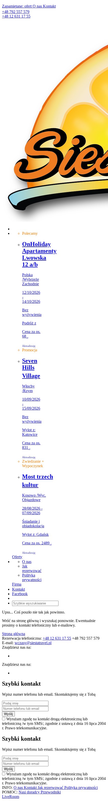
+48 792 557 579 (15, 12)
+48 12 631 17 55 (16, 16)
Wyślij (8, 714)
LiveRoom (10, 796)
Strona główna (13, 634)
